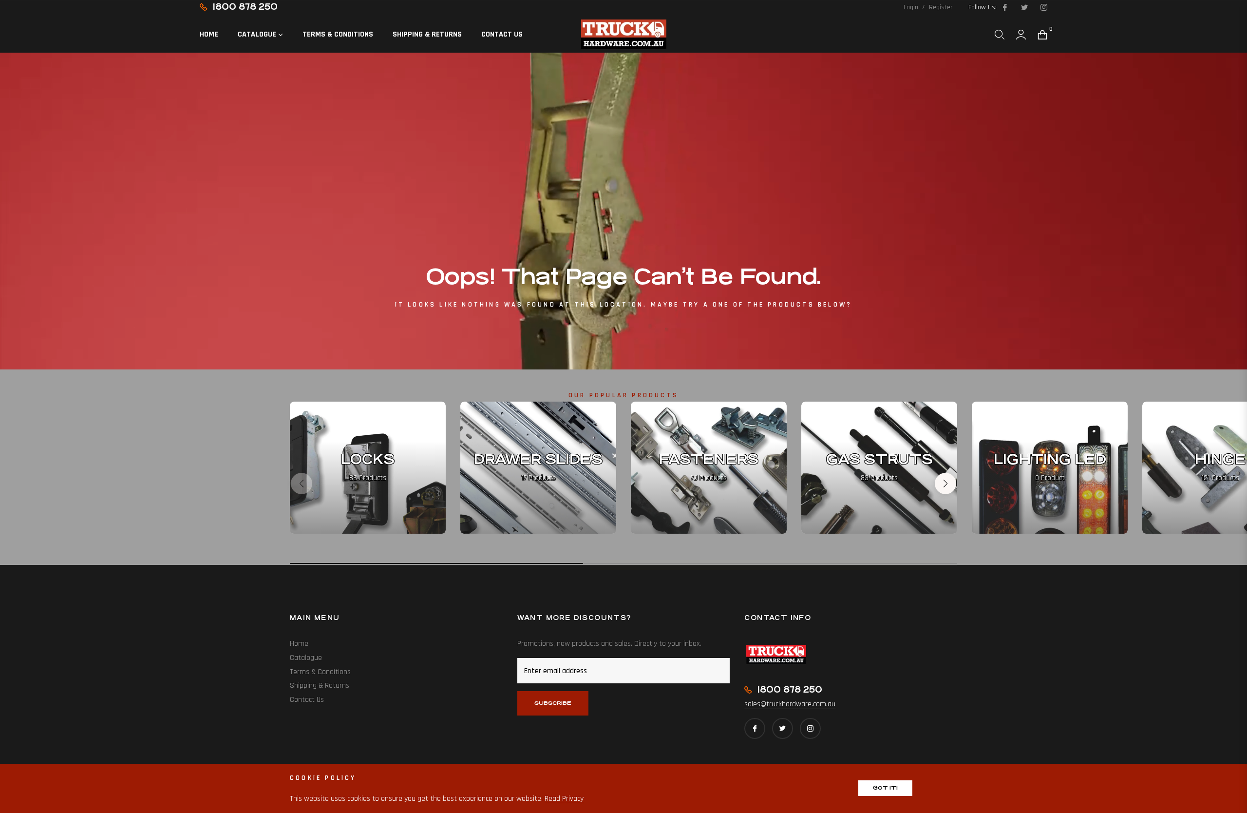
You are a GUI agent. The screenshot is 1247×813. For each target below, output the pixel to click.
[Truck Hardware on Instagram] (1043, 7)
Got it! (885, 788)
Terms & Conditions (320, 672)
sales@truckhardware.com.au (789, 704)
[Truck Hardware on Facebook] (1004, 7)
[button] (999, 34)
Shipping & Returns (319, 685)
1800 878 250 (245, 6)
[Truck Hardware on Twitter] (1024, 7)
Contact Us (307, 700)
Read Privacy (564, 799)
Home (299, 644)
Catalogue (306, 658)
